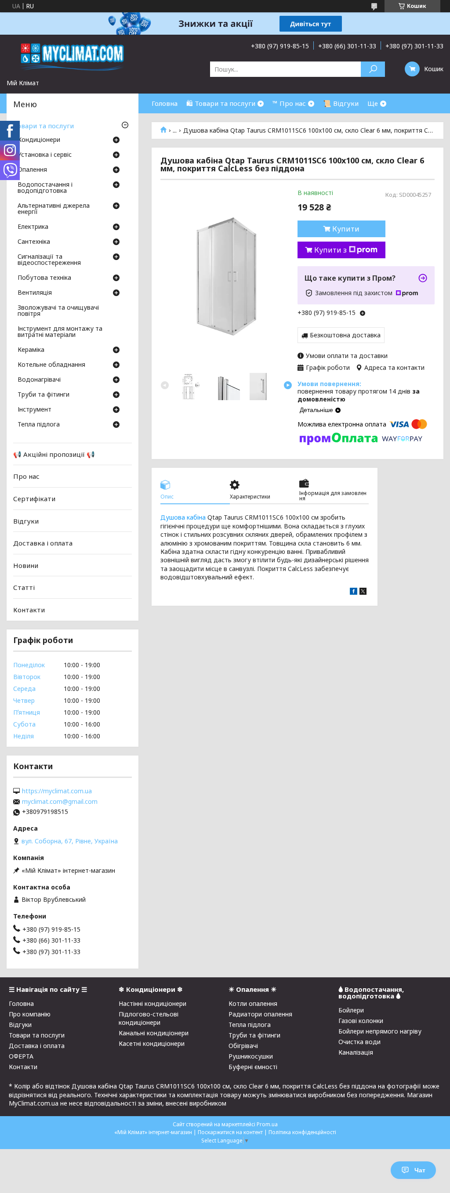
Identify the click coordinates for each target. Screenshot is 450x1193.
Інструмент (34, 409)
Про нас (26, 476)
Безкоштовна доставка (345, 335)
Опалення (32, 170)
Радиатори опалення (260, 1014)
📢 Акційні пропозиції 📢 (54, 454)
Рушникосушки (251, 1056)
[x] (363, 592)
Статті (24, 587)
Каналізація (355, 1052)
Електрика (33, 227)
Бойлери (351, 1010)
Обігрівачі (243, 1045)
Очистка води (359, 1042)
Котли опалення (253, 1003)
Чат (419, 1170)
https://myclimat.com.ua (57, 791)
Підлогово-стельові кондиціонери (148, 1018)
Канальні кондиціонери (154, 1033)
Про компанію (30, 1014)
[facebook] (353, 592)
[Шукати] (373, 69)
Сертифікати (34, 498)
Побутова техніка (44, 278)
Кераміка (31, 350)
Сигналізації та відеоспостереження (49, 260)
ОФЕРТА (21, 1056)
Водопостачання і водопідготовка (45, 188)
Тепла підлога (39, 424)
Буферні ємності (253, 1067)
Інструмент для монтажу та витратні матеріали (60, 332)
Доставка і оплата (43, 543)
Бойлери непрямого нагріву (379, 1031)
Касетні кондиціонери (152, 1043)
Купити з (330, 250)
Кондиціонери (39, 140)
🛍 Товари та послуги (220, 103)
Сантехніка (34, 242)
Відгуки (26, 520)
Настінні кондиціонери (152, 1003)
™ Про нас (289, 103)
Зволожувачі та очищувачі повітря (58, 311)
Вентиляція (35, 292)
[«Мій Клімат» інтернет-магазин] (72, 56)
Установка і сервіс (45, 155)
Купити (345, 229)
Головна (165, 103)
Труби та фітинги (43, 394)
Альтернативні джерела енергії (54, 209)
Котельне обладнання (51, 365)
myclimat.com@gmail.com (60, 802)
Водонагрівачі (39, 379)
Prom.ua (267, 1124)
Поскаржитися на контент (230, 1132)
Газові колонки (360, 1020)
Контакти (29, 609)
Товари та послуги (43, 125)
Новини (25, 565)
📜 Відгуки (341, 103)
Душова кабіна (183, 517)
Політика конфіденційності (302, 1132)
